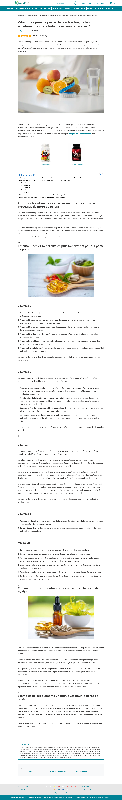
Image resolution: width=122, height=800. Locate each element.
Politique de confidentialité (61, 793)
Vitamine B (28, 183)
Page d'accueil (22, 16)
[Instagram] (114, 3)
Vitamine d (27, 187)
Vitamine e (27, 190)
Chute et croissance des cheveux (18, 8)
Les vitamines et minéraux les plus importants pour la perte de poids (45, 180)
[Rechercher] (74, 3)
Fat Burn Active (77, 165)
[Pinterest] (111, 3)
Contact (96, 3)
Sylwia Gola (24, 31)
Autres (89, 8)
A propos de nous (85, 3)
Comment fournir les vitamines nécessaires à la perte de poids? (43, 195)
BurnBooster (45, 165)
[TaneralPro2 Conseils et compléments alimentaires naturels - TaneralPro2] (22, 3)
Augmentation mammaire (41, 8)
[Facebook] (108, 3)
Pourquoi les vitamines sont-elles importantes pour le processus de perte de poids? (50, 178)
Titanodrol (28, 771)
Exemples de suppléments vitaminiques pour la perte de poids (42, 197)
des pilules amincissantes (80, 133)
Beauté (76, 8)
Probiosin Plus (81, 771)
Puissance (68, 8)
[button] (114, 8)
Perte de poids (57, 8)
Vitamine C (27, 185)
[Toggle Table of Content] (100, 175)
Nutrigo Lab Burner (58, 771)
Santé (83, 8)
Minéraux (27, 192)
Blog (102, 3)
